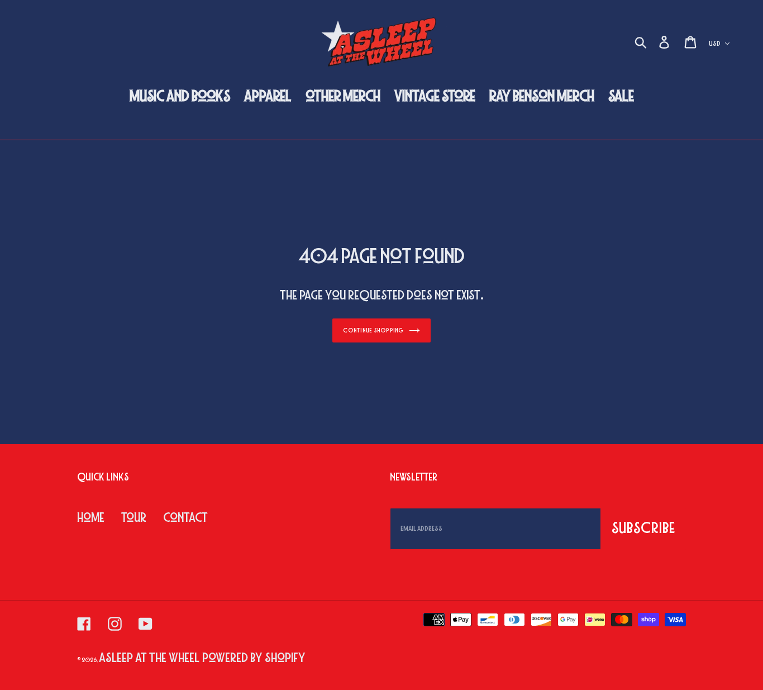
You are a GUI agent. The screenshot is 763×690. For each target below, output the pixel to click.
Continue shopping (373, 330)
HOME (90, 517)
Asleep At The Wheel (149, 658)
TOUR (133, 517)
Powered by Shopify (254, 658)
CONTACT (185, 517)
